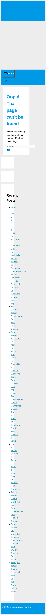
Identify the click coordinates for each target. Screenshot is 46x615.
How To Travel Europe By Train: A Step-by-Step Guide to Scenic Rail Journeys (15, 466)
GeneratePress (9, 610)
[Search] (8, 150)
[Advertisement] (23, 45)
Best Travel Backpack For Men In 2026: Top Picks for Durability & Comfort (16, 351)
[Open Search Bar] (5, 81)
